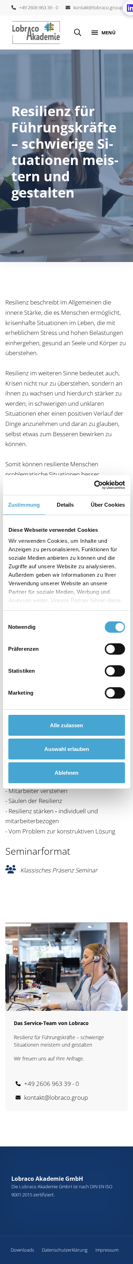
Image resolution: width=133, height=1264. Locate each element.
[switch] (115, 649)
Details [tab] (65, 505)
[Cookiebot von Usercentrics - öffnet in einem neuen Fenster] (95, 485)
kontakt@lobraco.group (96, 7)
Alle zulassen (66, 725)
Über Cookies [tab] (108, 505)
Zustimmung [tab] (24, 505)
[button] (77, 32)
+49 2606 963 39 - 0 (37, 7)
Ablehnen (66, 773)
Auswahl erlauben (66, 749)
